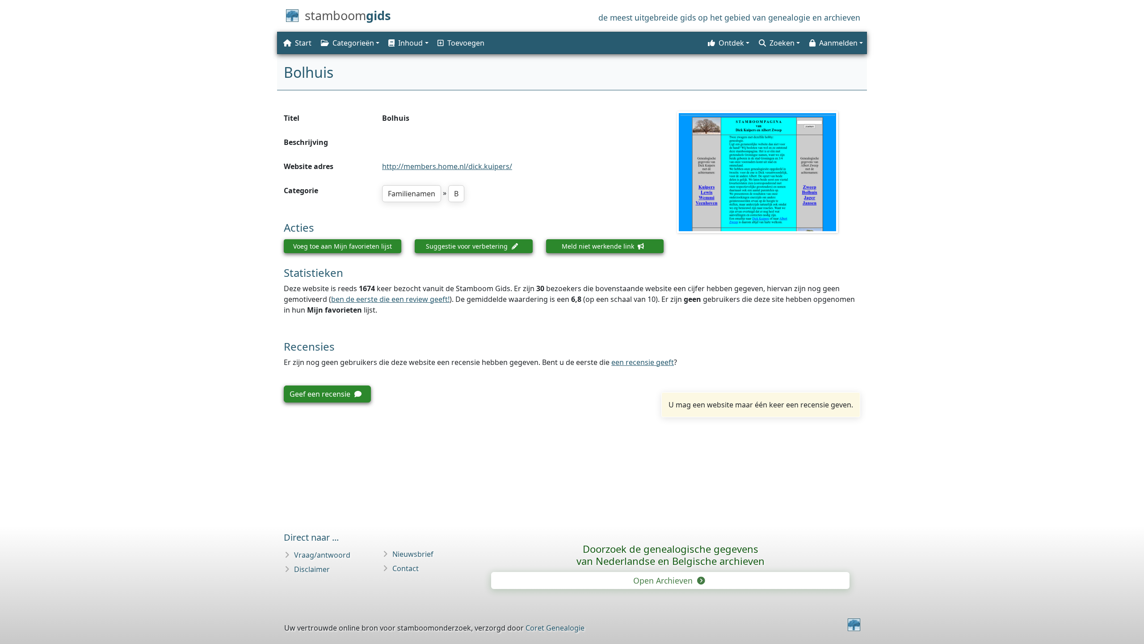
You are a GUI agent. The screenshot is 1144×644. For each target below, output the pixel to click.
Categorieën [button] (353, 43)
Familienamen (411, 194)
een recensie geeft (642, 362)
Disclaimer (312, 569)
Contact (405, 568)
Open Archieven (664, 580)
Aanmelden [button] (838, 43)
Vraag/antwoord (322, 555)
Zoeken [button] (782, 43)
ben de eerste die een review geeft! (390, 299)
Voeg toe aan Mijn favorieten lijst (342, 246)
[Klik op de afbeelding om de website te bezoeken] (768, 172)
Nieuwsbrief (412, 554)
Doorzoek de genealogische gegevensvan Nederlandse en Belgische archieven (670, 555)
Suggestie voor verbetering (467, 246)
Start (303, 43)
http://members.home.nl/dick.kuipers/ (447, 166)
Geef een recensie (321, 394)
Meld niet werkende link (599, 246)
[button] (407, 43)
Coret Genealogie (555, 628)
